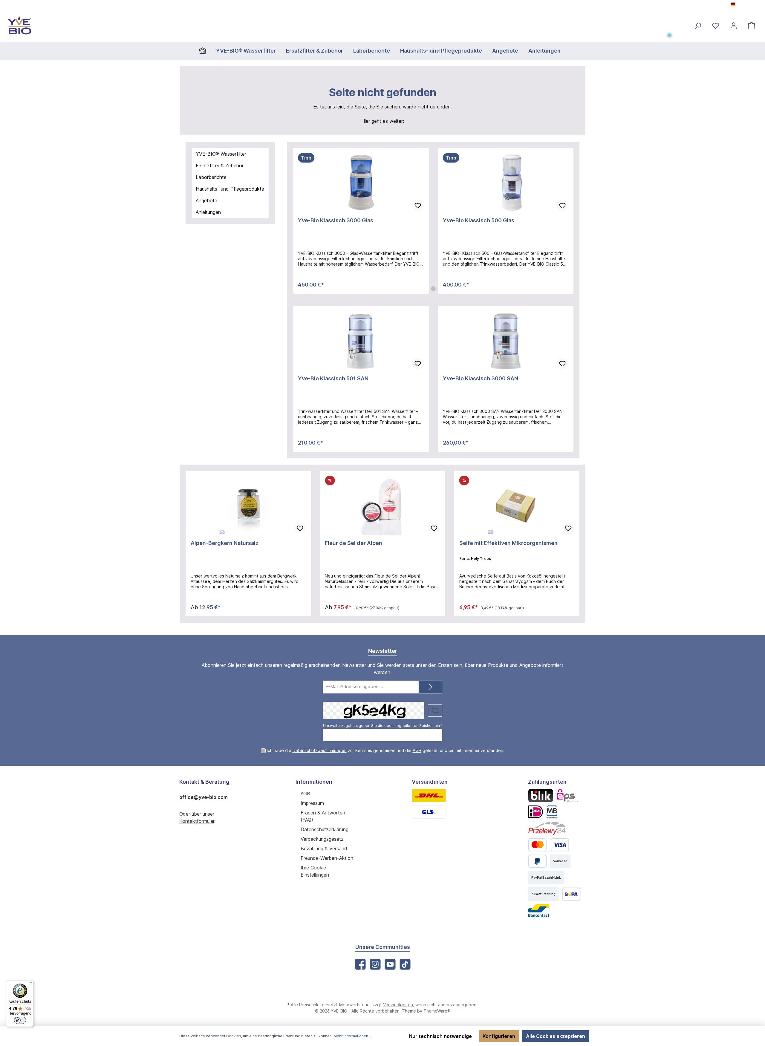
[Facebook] (360, 964)
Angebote (206, 200)
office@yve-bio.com (203, 797)
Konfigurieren (499, 1036)
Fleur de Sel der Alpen (353, 543)
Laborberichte (211, 177)
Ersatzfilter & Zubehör (220, 166)
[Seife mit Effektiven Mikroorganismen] (516, 505)
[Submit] (430, 687)
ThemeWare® (436, 1010)
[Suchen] (697, 25)
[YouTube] (390, 964)
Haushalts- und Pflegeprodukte (230, 189)
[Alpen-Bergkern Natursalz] (248, 505)
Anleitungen (208, 212)
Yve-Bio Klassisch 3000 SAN (480, 378)
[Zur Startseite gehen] (19, 25)
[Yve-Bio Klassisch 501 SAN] (361, 341)
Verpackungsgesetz (322, 839)
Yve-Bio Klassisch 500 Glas (478, 220)
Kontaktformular (196, 821)
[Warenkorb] (751, 25)
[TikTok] (405, 964)
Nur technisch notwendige (440, 1036)
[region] (433, 221)
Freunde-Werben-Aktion (327, 858)
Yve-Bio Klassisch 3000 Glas (335, 220)
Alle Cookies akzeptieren (555, 1036)
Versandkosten (398, 1004)
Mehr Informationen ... (352, 1036)
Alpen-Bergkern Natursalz (224, 543)
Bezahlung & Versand (324, 848)
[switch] (20, 1020)
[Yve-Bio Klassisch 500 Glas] (506, 183)
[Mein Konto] (733, 25)
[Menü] (30, 983)
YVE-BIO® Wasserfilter (221, 154)
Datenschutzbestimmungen (320, 750)
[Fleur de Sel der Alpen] (382, 505)
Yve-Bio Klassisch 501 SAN (333, 378)
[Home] (205, 51)
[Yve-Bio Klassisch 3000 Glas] (361, 183)
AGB (417, 750)
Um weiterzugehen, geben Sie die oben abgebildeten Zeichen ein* (382, 725)
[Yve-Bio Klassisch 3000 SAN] (506, 341)
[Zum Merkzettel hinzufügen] (418, 206)
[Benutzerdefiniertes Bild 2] (429, 812)
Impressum (312, 803)
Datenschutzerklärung (324, 829)
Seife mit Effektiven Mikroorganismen (508, 543)
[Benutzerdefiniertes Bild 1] (429, 795)
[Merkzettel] (715, 25)
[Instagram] (375, 964)
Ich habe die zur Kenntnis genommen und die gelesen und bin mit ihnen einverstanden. (385, 750)
